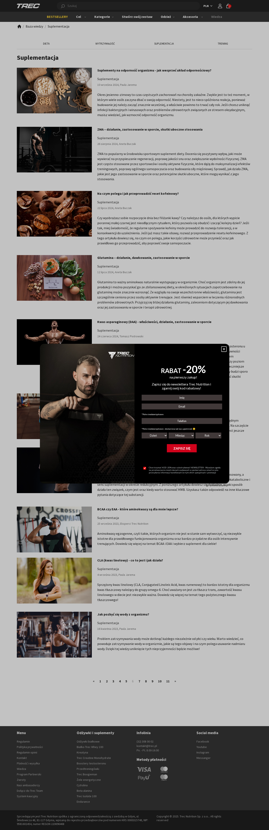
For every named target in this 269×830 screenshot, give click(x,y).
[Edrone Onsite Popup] (134, 415)
